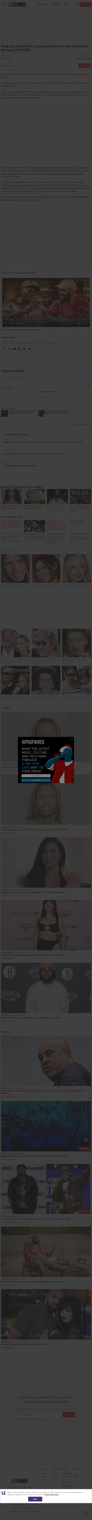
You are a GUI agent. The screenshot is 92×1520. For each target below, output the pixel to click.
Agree (35, 1499)
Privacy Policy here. (52, 1494)
